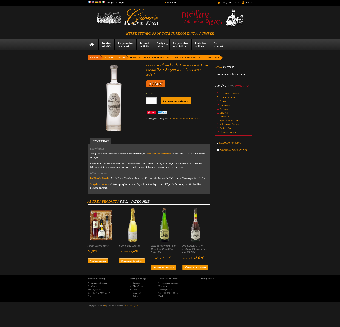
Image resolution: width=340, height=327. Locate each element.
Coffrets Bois (226, 128)
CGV (135, 289)
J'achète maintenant (176, 101)
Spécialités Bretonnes (230, 120)
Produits (136, 283)
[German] (96, 2)
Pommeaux (225, 104)
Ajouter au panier (98, 260)
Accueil (94, 57)
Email (90, 296)
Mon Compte (138, 286)
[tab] (100, 141)
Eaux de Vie (176, 118)
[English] (92, 2)
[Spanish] (99, 2)
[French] (89, 2)
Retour (136, 296)
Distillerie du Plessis (229, 93)
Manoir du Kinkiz (114, 57)
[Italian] (103, 2)
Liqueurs (224, 112)
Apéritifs (224, 108)
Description (101, 141)
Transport (137, 292)
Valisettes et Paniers (229, 124)
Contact (248, 2)
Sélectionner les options (132, 260)
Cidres (223, 101)
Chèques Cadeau (228, 132)
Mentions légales (131, 305)
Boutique (171, 2)
